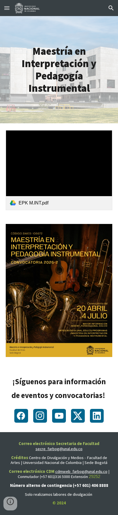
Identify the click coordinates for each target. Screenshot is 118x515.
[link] (59, 170)
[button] (7, 8)
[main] (59, 70)
